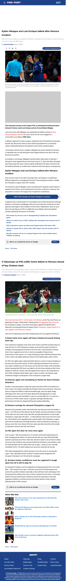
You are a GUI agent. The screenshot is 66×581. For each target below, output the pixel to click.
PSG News (14, 248)
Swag (39, 559)
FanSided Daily (42, 562)
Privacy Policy (9, 565)
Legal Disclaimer (56, 565)
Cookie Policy (42, 565)
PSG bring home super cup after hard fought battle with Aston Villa (30, 225)
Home (7, 248)
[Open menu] (4, 3)
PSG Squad (14, 547)
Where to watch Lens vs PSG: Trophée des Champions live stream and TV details (33, 221)
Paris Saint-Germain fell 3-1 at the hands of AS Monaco (23, 320)
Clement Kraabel (10, 275)
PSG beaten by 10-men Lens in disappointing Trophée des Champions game (31, 216)
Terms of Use (27, 565)
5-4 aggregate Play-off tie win (49, 322)
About (6, 559)
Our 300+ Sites (9, 562)
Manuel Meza (8, 44)
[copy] (15, 48)
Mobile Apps (27, 562)
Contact (53, 559)
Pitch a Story (54, 562)
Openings (26, 559)
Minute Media (12, 573)
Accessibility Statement (12, 568)
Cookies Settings (29, 568)
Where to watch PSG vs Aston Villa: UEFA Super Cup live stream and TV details (32, 229)
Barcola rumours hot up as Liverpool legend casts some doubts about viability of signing (31, 234)
